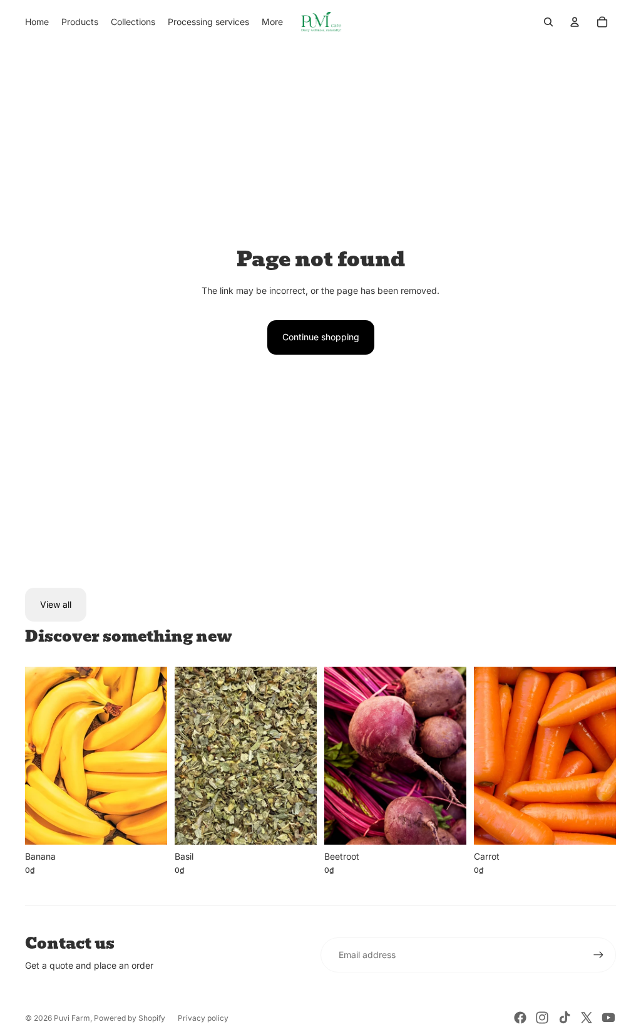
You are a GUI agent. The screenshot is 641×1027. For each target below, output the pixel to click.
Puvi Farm (72, 1018)
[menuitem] (37, 22)
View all (55, 604)
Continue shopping (320, 336)
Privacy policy (203, 1018)
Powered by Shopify (129, 1018)
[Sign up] (598, 955)
